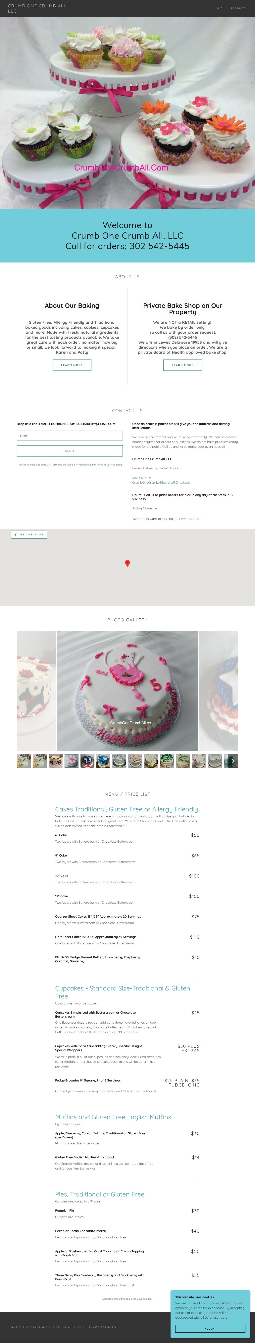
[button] (155, 508)
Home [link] (218, 8)
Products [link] (239, 8)
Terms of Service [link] (105, 464)
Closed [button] (148, 508)
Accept (210, 1328)
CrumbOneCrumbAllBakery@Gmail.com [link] (161, 482)
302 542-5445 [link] (142, 478)
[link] (40, 11)
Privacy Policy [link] (83, 464)
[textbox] (70, 436)
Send (69, 451)
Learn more (72, 365)
